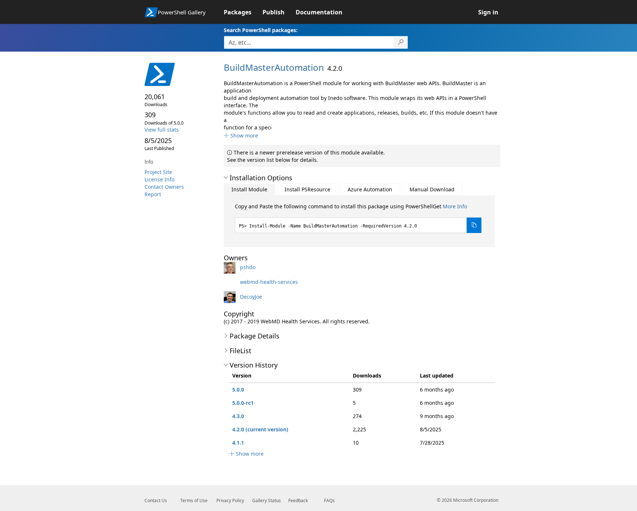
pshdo (247, 267)
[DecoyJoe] (231, 296)
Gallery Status (266, 500)
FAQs (329, 500)
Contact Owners (164, 186)
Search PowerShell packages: (260, 30)
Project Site (158, 171)
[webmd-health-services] (231, 281)
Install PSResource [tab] (307, 189)
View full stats (162, 129)
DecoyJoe (251, 296)
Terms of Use (194, 500)
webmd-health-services (269, 281)
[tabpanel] (358, 218)
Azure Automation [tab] (370, 189)
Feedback (298, 500)
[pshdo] (231, 267)
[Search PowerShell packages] (401, 42)
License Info (159, 179)
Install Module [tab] (249, 189)
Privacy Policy (230, 500)
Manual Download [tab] (432, 189)
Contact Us (156, 500)
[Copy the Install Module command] (474, 225)
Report (153, 194)
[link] (243, 12)
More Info (455, 206)
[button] (241, 135)
